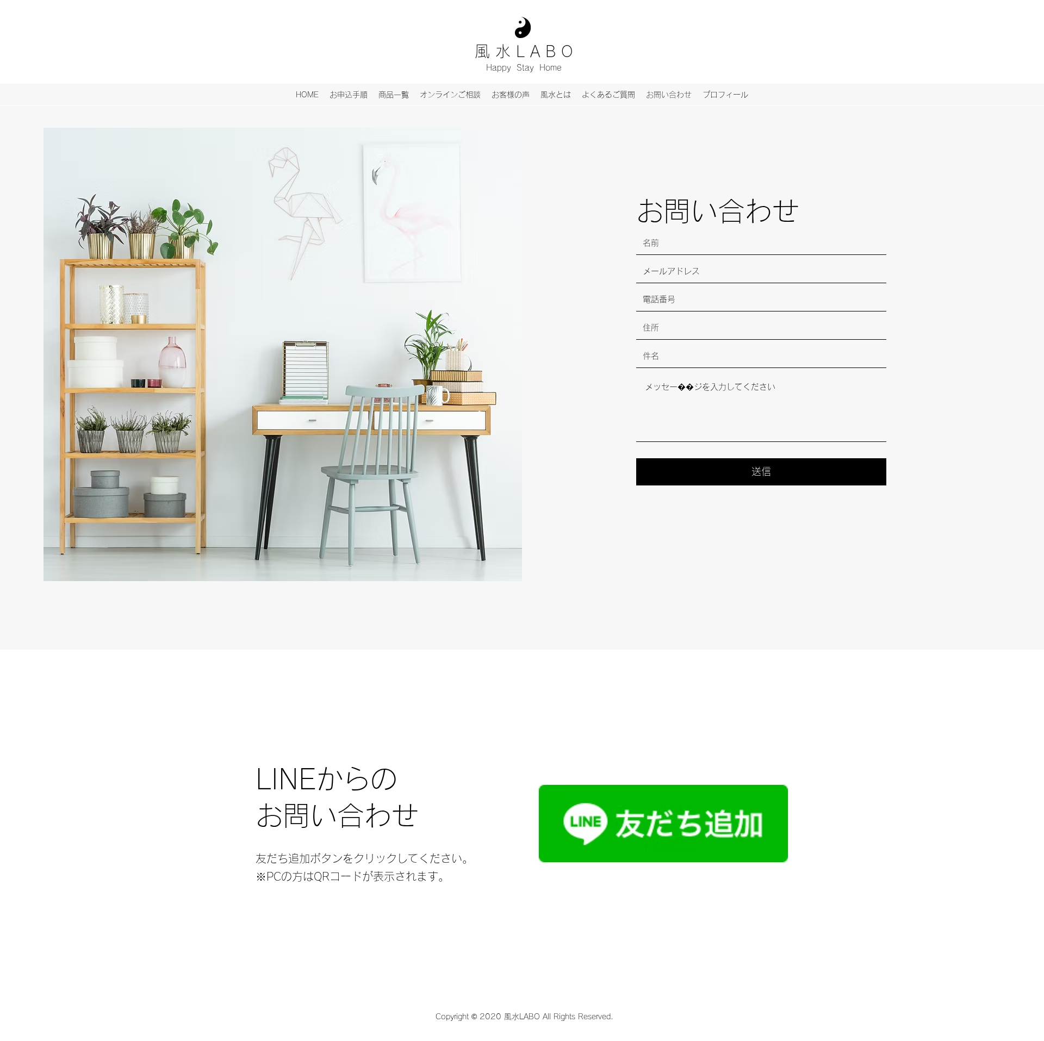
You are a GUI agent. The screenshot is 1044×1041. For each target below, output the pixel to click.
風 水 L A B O (524, 51)
